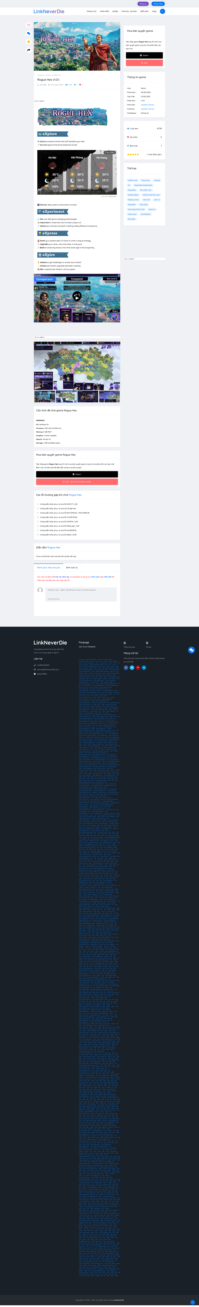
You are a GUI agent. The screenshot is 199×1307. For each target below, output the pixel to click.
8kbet (83, 692)
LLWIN (115, 746)
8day (116, 771)
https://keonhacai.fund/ (108, 668)
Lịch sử (157, 200)
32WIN (94, 1058)
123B (94, 882)
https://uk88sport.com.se (98, 1020)
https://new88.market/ (90, 735)
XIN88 (99, 1029)
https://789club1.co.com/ (110, 785)
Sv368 (110, 709)
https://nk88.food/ (102, 1056)
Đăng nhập (158, 4)
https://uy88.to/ (96, 1004)
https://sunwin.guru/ (96, 801)
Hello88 (115, 963)
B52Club (105, 787)
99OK (87, 1115)
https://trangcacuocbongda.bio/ (109, 799)
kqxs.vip (84, 899)
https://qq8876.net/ (93, 842)
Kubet (105, 896)
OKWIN (115, 1180)
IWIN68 (118, 815)
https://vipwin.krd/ (84, 1148)
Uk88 (97, 1155)
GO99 (80, 851)
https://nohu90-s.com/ (85, 1046)
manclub (115, 742)
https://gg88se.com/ (84, 941)
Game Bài (90, 885)
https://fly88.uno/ (111, 711)
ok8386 (95, 903)
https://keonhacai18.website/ (90, 765)
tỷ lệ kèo (84, 1187)
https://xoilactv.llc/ (84, 970)
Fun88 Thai (97, 970)
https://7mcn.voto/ (84, 796)
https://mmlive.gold (113, 835)
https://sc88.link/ (102, 903)
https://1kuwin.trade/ (108, 961)
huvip (109, 1030)
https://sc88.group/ (88, 713)
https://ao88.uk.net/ (84, 939)
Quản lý (152, 209)
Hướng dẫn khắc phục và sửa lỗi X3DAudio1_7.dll (59, 526)
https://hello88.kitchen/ (85, 809)
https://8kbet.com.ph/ (111, 975)
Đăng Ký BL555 (101, 1106)
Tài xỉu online (112, 1029)
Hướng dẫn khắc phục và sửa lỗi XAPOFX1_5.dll (59, 521)
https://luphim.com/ (101, 728)
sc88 (91, 747)
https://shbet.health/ (102, 866)
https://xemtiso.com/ (95, 1036)
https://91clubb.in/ (108, 880)
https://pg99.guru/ (106, 1144)
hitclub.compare (83, 937)
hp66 (98, 835)
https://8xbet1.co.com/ (110, 973)
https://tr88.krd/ (94, 1148)
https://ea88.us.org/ (97, 999)
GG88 (102, 704)
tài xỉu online (99, 725)
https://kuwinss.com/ (93, 1065)
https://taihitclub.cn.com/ (99, 754)
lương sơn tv (93, 887)
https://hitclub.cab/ (84, 803)
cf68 (85, 961)
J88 (80, 866)
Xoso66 (93, 671)
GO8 (115, 1087)
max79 (107, 1020)
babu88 (118, 1037)
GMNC (80, 744)
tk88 (108, 759)
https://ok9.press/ (94, 806)
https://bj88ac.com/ (84, 918)
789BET (116, 751)
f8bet (111, 751)
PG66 (109, 903)
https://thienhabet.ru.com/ (97, 737)
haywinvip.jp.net (100, 925)
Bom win (110, 877)
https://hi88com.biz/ (109, 908)
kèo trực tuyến (87, 854)
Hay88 (114, 844)
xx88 (99, 675)
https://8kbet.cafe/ (110, 977)
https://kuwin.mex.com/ (85, 1079)
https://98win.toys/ (84, 1011)
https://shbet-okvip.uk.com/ (86, 979)
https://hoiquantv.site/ (85, 766)
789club (111, 723)
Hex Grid (146, 200)
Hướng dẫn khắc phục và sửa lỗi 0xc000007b (58, 530)
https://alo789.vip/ (84, 1141)
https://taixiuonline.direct (105, 958)
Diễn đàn (144, 11)
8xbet (112, 889)
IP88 (95, 1172)
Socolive (101, 1023)
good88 (90, 1049)
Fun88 (97, 661)
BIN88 (101, 682)
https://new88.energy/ (102, 998)
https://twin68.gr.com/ (94, 977)
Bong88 (108, 730)
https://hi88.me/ (97, 763)
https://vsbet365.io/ (95, 1006)
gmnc (83, 825)
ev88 (84, 777)
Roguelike (132, 190)
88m (102, 1098)
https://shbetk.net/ (96, 820)
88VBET (93, 1108)
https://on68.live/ (83, 1022)
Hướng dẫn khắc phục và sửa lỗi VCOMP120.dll (58, 517)
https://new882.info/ (107, 989)
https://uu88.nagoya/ (85, 896)
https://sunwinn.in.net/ (107, 872)
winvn (97, 916)
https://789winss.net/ (85, 1136)
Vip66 (80, 670)
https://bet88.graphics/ (94, 746)
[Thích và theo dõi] (29, 25)
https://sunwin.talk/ (95, 706)
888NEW (81, 846)
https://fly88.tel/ (100, 730)
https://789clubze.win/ (85, 728)
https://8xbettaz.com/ (85, 880)
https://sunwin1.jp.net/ (102, 923)
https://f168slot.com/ (113, 708)
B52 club (96, 696)
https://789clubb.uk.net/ (100, 782)
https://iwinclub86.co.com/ (86, 787)
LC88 (87, 849)
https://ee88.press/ (84, 1146)
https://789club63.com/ (110, 920)
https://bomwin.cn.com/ (112, 809)
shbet (111, 840)
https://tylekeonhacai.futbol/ (87, 675)
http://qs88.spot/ (102, 1060)
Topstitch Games (147, 105)
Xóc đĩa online (94, 694)
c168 (80, 778)
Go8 (91, 1115)
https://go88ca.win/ (84, 1134)
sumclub (86, 840)
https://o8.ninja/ (114, 759)
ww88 (109, 853)
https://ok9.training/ (84, 1051)
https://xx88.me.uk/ (110, 680)
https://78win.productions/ (86, 1053)
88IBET (115, 847)
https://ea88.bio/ (110, 816)
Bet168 (111, 718)
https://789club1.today (85, 889)
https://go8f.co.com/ (84, 1113)
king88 (84, 1044)
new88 (80, 958)
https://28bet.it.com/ (92, 1077)
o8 (106, 761)
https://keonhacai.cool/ (85, 761)
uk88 (97, 794)
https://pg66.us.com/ (84, 708)
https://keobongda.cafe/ (93, 733)
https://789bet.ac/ (104, 1077)
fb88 (90, 794)
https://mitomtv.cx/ (114, 980)
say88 (118, 908)
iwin (114, 694)
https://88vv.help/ (84, 1063)
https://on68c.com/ (88, 958)
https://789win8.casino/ (106, 842)
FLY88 (91, 711)
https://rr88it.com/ (107, 727)
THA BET (104, 1120)
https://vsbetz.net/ (84, 1006)
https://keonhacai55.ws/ (102, 985)
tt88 (98, 834)
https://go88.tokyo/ (106, 699)
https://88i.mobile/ (84, 942)
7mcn (88, 694)
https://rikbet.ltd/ (83, 689)
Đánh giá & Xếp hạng (48, 567)
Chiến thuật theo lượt (151, 195)
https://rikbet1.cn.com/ (85, 813)
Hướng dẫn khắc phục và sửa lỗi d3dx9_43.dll (58, 535)
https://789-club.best (107, 927)
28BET (84, 1036)
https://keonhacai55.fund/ (91, 846)
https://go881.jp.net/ (114, 739)
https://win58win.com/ (111, 1113)
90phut (105, 820)
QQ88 (104, 1096)
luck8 (91, 835)
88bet (114, 865)
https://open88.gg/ (87, 1106)
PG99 (115, 706)
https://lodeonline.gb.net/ (86, 740)
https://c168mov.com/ (85, 830)
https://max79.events (102, 1158)
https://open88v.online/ (85, 856)
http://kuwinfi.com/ (103, 1032)
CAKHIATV (105, 965)
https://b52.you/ (105, 803)
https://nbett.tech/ (92, 1139)
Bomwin (81, 723)
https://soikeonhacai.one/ (86, 870)
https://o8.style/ (86, 775)
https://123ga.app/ (87, 1025)
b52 (96, 675)
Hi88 (87, 1175)
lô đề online (100, 849)
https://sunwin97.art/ (96, 690)
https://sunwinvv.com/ (87, 897)
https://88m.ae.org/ (95, 942)
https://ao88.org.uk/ (96, 1182)
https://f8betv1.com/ (105, 1117)
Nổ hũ (95, 740)
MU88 (80, 759)
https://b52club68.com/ (98, 811)
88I (115, 813)
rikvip (99, 666)
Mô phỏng (146, 180)
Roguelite (131, 204)
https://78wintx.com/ (112, 777)
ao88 (104, 773)
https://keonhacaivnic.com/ (86, 859)
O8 (106, 844)
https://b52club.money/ (110, 732)
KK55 (80, 822)
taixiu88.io (100, 859)
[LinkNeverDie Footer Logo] (50, 642)
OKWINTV (89, 994)
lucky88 (112, 937)
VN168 (116, 872)
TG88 (115, 880)
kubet (101, 661)
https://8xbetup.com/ (85, 1163)
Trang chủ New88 (97, 1141)
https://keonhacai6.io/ (94, 1189)
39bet (89, 960)
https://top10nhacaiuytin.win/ (108, 683)
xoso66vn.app (87, 1004)
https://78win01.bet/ (113, 820)
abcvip (92, 1092)
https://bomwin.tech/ (102, 689)
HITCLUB (84, 842)
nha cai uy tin (116, 692)
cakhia (98, 816)
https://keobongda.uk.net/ (111, 1082)
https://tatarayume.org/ (104, 1042)
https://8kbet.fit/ (97, 1091)
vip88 (103, 1151)
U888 (114, 828)
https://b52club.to (103, 832)
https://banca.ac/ (98, 747)
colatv (85, 673)
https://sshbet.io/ (112, 754)
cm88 (89, 744)
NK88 (83, 834)
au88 (117, 832)
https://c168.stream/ (99, 1051)
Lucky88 (102, 1049)
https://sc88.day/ (83, 808)
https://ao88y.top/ (109, 1137)
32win (93, 1018)
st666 (117, 994)
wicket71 (107, 1037)
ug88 (101, 934)
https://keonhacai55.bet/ (90, 666)
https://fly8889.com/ (110, 775)
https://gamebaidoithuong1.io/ (87, 923)
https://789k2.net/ (84, 1037)
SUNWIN (107, 839)
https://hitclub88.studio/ (93, 915)
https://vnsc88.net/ (107, 827)
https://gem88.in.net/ (98, 987)
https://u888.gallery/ (93, 899)
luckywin (113, 903)
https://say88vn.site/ (105, 932)
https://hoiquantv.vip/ (114, 765)
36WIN (106, 966)
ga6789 (109, 773)
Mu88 (111, 1156)
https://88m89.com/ (97, 1130)
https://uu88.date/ (84, 989)
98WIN (110, 996)
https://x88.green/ (104, 840)
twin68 (97, 892)
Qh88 (90, 882)
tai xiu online (113, 851)
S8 (105, 851)
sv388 (105, 661)
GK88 (111, 1049)
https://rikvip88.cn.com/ (107, 1039)
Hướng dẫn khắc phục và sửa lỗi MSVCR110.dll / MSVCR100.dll (64, 513)
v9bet (99, 668)
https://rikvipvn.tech (114, 1158)
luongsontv (82, 678)
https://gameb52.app (99, 884)
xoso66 (80, 666)
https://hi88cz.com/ (93, 1187)
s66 (88, 965)
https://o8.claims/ (105, 1072)
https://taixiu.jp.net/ (84, 785)
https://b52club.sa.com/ (85, 702)
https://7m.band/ (112, 789)
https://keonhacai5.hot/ (109, 922)
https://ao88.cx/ (110, 944)
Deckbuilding (133, 195)
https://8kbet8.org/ (84, 758)
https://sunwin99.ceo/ (85, 715)
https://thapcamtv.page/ (112, 1163)
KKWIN (89, 1058)
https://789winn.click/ (95, 1063)
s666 (92, 949)
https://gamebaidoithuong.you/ (100, 751)
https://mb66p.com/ (88, 670)
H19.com (89, 1003)
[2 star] (51, 599)
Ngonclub (111, 740)
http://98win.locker (102, 1146)
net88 (105, 742)
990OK (109, 1160)
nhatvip (101, 935)
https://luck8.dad (89, 873)
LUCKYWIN (94, 1136)
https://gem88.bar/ (84, 682)
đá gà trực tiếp (108, 947)
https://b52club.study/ (85, 818)
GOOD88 (90, 1129)
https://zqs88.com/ (84, 1072)
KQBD (100, 1092)
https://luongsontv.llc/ (99, 868)
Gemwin (86, 804)
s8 (86, 930)
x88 (117, 775)
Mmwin (99, 927)
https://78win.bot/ (114, 735)
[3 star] (53, 599)
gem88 (111, 716)
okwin (118, 1065)
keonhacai (111, 859)
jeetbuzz (102, 1037)
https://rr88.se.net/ (91, 692)
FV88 (103, 913)
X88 (107, 1029)
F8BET (97, 951)
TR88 (115, 1034)
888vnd (113, 1108)
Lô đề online (102, 777)
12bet (93, 1179)
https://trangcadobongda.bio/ (98, 758)
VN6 (97, 1075)
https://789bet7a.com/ (89, 916)
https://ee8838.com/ (84, 853)
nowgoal (110, 682)
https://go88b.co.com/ (97, 785)
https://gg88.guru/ (104, 823)
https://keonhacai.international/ (106, 815)
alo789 (100, 953)
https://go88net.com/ (85, 811)
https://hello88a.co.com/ (85, 884)
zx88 (101, 1108)
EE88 (80, 765)
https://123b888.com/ (97, 853)
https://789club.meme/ (90, 1042)
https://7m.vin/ (83, 885)
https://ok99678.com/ (85, 797)
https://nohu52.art (111, 911)
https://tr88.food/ (87, 1039)
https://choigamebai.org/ (85, 683)
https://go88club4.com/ (111, 744)
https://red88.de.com (84, 1020)
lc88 (107, 1003)
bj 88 (96, 897)
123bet (90, 937)
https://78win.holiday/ (85, 1073)
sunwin (81, 663)
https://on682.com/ (96, 961)
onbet (80, 951)
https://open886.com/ (85, 709)
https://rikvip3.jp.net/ (96, 922)
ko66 (80, 968)
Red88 (116, 1153)
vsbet (93, 794)
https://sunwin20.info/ (85, 1018)
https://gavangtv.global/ (85, 980)
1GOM (83, 696)
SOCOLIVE (111, 965)
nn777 (99, 711)
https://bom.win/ (103, 740)
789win (104, 697)
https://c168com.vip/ (95, 1061)
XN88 (112, 1044)
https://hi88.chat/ (83, 806)
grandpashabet (111, 941)
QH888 (112, 982)
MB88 (100, 1191)
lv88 (104, 1003)
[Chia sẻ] (29, 50)
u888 (105, 825)
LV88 (92, 1044)
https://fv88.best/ (89, 1111)
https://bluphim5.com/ (113, 677)
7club (95, 1151)
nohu (80, 865)
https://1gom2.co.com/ (98, 809)
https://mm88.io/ (86, 685)
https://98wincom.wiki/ (105, 1184)
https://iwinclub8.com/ (85, 987)
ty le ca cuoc (82, 694)
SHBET (116, 690)
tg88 (80, 828)
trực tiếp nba (112, 678)
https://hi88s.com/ (84, 711)
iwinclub (94, 704)
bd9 (80, 1039)
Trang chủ (92, 11)
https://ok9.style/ (83, 1027)
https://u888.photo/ (113, 825)
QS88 (91, 796)
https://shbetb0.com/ (112, 756)
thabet (85, 773)
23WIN (102, 892)
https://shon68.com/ (91, 1168)
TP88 (108, 1075)
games (48, 75)
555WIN (109, 1106)
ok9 (94, 683)
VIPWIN (92, 1011)
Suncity (81, 1124)
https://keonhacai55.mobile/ (105, 804)
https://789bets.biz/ (88, 823)
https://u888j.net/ (96, 827)
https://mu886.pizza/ (97, 956)
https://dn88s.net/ (84, 944)
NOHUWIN (81, 1153)
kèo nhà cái (86, 687)
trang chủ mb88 (91, 929)
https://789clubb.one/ (85, 704)
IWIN (106, 664)
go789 (80, 1149)
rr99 (115, 1179)
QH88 (84, 1065)
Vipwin (107, 913)
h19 (118, 711)
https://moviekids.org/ (94, 839)
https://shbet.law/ (96, 756)
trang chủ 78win (115, 1172)
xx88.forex (96, 1037)
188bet (114, 1168)
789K (83, 1087)
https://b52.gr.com (88, 1149)
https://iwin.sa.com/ (95, 699)
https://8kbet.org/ (84, 721)
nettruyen (81, 659)
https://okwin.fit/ (106, 1175)
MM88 (100, 677)
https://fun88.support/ (85, 1179)
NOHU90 (91, 840)
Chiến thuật (132, 180)
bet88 (91, 687)
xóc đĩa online (105, 1036)
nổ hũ (103, 706)
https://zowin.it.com (113, 896)
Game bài (110, 758)
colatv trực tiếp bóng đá (89, 816)
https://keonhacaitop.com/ (97, 721)
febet (96, 1092)
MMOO (80, 894)
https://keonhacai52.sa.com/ (106, 1167)
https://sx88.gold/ (84, 858)
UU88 (83, 849)
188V (87, 1099)
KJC (118, 683)
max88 (101, 696)
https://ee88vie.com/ (89, 663)
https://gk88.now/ (92, 1186)
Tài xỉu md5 (96, 1082)
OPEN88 (115, 709)
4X (129, 185)
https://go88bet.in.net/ (89, 927)
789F (97, 991)
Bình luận (72, 567)
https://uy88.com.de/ (109, 899)
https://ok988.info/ (88, 768)
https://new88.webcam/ (85, 770)
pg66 (105, 1023)
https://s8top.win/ (84, 1096)
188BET (95, 808)
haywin (97, 932)
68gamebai (109, 894)
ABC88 (80, 965)
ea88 (98, 1143)
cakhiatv (105, 678)
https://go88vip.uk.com (85, 1130)
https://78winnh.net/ (114, 670)
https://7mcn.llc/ (96, 761)
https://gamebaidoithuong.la (112, 837)
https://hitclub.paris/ (85, 1182)
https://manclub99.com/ (111, 721)
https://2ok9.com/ (84, 747)
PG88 (106, 718)
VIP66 (106, 670)
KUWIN (104, 972)
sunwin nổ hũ (114, 930)
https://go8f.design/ (108, 891)
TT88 (103, 1015)
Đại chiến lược (145, 190)
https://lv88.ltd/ (104, 856)
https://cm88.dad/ (84, 699)
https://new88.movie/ (98, 744)
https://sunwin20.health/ (99, 1046)
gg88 (96, 1013)
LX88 (102, 975)
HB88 (80, 1103)
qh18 (103, 1027)
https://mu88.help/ (88, 739)
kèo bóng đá (101, 1105)
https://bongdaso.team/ (100, 789)
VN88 (112, 1017)
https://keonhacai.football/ (96, 664)
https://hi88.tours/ (98, 966)
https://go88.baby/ (108, 801)
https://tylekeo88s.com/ (111, 951)
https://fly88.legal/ (88, 844)
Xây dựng (144, 204)
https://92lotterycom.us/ (89, 822)
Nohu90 (85, 744)
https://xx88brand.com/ (102, 701)
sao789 (108, 771)
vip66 (117, 668)
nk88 (106, 897)
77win (92, 797)
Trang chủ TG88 (86, 1132)
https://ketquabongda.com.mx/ (87, 847)
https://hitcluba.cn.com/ (100, 870)
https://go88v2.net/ (99, 963)
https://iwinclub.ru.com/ (85, 697)
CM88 (90, 732)
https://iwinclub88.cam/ (93, 1030)
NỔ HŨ (84, 778)
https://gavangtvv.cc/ (85, 973)
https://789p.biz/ (106, 1010)
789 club (85, 913)
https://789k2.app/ (84, 1125)
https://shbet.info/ (103, 796)
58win (116, 778)
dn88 (100, 891)
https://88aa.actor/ (98, 732)
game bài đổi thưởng (109, 725)
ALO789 (81, 752)
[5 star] (58, 599)
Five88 (80, 1155)
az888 (97, 934)
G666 (87, 991)
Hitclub (111, 706)
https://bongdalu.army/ (85, 790)
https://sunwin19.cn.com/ (99, 702)
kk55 (92, 1022)
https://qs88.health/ (84, 998)
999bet (109, 992)
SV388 (96, 1118)
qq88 (85, 892)
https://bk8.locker (113, 1120)
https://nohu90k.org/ (95, 1125)
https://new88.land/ (95, 989)
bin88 (98, 704)
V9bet (104, 720)
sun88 (107, 1151)
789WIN (104, 982)
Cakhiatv (98, 1068)
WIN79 (107, 1156)
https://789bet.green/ (109, 1187)
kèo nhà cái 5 (116, 992)
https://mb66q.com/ (84, 671)
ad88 (83, 1054)
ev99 (91, 858)
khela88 (113, 1037)
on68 (104, 930)
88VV (102, 885)
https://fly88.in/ (112, 970)
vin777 (91, 1151)
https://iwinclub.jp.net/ (85, 784)
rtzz (112, 1087)
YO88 (102, 1156)
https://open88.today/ (98, 709)
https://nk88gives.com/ (104, 1139)
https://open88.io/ (87, 1086)
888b (80, 1025)
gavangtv (99, 678)
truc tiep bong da (107, 659)
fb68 (104, 1179)
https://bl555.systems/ (102, 818)
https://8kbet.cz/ (111, 1089)
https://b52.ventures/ (85, 935)
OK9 (88, 749)
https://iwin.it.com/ (98, 920)
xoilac (114, 675)
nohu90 (100, 787)
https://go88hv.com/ (94, 872)
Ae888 (102, 916)
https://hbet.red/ (111, 901)
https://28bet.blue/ (102, 735)
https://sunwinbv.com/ (98, 1174)
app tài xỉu (85, 794)
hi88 (115, 1127)
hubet (81, 877)
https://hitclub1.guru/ (113, 934)
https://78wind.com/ (88, 759)
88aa (80, 1098)
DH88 (88, 1103)
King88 (105, 1084)
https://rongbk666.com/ (112, 685)
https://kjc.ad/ (93, 1034)
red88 (80, 994)
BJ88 (86, 1054)
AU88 (80, 929)
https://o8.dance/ (95, 1072)
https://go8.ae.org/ (103, 1013)
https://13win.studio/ (95, 1010)
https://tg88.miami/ (90, 1075)
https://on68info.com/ (101, 979)
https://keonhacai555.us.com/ (87, 985)
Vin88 (84, 915)
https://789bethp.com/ (88, 828)
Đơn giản (131, 219)
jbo (86, 1189)
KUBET (110, 1130)
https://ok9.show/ (88, 878)
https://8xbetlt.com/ (97, 813)
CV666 (93, 1137)
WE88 (116, 889)
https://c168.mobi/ (103, 1127)
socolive (117, 666)
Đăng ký (143, 4)
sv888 (92, 1032)
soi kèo (118, 678)
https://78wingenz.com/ (111, 822)
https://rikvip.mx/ (83, 872)
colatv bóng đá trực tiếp (112, 673)
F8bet (93, 780)
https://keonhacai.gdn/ (113, 702)
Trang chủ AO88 (105, 1136)
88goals (110, 694)
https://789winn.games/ (109, 1094)
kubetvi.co (82, 887)
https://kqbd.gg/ (83, 992)
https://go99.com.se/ (95, 1015)
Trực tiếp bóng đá (83, 668)
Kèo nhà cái (107, 849)
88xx (80, 834)
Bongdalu (94, 792)
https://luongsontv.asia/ (98, 1163)
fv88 (97, 1108)
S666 (105, 934)
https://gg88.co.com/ (102, 716)
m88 (87, 963)
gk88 (94, 849)
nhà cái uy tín (103, 663)
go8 (117, 834)
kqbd (108, 720)
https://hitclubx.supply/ (97, 837)
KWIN (116, 1036)
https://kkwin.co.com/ (97, 910)
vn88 (99, 885)
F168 (99, 749)
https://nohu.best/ (84, 1015)
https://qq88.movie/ (94, 1175)
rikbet (114, 858)
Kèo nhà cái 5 (103, 694)
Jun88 (96, 708)
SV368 (102, 977)
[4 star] (56, 599)
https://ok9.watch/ (84, 799)
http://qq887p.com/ (112, 1096)
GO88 (96, 713)
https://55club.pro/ (110, 892)
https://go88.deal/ (97, 715)
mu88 (113, 834)
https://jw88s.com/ (92, 1029)
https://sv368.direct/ (113, 661)
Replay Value (133, 200)
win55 (91, 963)
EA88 (116, 904)
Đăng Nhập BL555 (90, 1110)
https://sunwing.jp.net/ (98, 889)
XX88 (93, 677)
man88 (91, 1127)
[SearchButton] (162, 11)
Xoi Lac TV (102, 1111)
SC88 (100, 797)
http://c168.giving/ (101, 882)
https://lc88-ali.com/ (106, 915)
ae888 (86, 732)
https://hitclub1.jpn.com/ (85, 920)
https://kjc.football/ (84, 730)
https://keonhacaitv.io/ (85, 903)
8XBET (113, 870)
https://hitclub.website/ (105, 687)
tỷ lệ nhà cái (95, 854)
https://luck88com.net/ (111, 1105)
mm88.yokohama (96, 1041)
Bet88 (95, 711)
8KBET (87, 887)
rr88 (80, 775)
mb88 (102, 834)
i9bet (100, 727)
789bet (103, 816)
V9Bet (99, 1151)
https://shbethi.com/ (84, 756)
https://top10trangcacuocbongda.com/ (97, 752)
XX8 (99, 949)
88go (107, 1179)
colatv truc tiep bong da (94, 673)
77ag (109, 979)
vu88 (86, 947)
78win (97, 663)
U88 (102, 980)
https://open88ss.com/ (98, 1160)
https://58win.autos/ (108, 873)
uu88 (102, 733)
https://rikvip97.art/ (84, 690)
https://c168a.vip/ (105, 1172)
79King (111, 746)
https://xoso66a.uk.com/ (89, 1056)
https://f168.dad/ (96, 830)
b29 (109, 778)
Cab (44, 85)
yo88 (87, 777)
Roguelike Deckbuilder (143, 185)
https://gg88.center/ (97, 775)
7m (114, 682)
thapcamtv (109, 675)
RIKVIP (94, 697)
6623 (91, 1158)
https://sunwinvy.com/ (110, 1110)
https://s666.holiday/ (97, 947)
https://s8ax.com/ (112, 1125)
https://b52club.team (101, 780)
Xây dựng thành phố (136, 209)
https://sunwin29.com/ (85, 934)
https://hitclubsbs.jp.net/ (109, 715)
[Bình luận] (29, 33)
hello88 (113, 1023)
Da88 (89, 1155)
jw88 (105, 1143)
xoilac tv (92, 661)
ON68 (93, 904)
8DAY (86, 1153)
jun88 (95, 768)
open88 (105, 708)
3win (110, 1111)
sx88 (108, 1143)
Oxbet (93, 1155)
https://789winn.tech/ (98, 1067)
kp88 (92, 1113)
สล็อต (93, 728)
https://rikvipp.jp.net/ (111, 784)
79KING (109, 728)
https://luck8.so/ (83, 863)
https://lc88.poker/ (95, 1144)
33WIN (96, 840)
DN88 (99, 873)
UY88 (98, 894)
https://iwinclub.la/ (84, 661)
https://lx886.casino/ (113, 1060)
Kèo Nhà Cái (108, 904)
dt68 (100, 713)
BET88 (102, 954)
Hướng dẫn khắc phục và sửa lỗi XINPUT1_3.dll (59, 504)
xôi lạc (95, 668)
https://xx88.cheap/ (92, 1161)
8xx (80, 685)
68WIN (80, 906)
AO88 (88, 801)
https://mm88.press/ (84, 701)
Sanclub (85, 746)
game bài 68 (113, 1148)
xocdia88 (81, 873)
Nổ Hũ (111, 1013)
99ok (114, 866)
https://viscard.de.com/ (85, 999)
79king (103, 749)
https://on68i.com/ (87, 954)
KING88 (98, 975)
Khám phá (132, 214)
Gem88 (85, 1155)
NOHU (108, 972)
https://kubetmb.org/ (85, 1041)
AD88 (102, 949)
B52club (107, 770)
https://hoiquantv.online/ (99, 766)
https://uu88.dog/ (84, 1048)
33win (80, 742)
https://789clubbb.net (85, 1156)
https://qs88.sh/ (83, 1084)
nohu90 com (102, 1103)
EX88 (112, 999)
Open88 (89, 894)
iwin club (101, 765)
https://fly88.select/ (100, 759)
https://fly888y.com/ (111, 925)
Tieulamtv (81, 946)
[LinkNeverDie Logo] (49, 11)
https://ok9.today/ (114, 1118)
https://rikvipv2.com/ (84, 922)
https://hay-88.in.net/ (111, 885)
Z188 (84, 801)
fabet (101, 794)
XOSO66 (91, 965)
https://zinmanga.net (91, 659)
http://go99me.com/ (84, 984)
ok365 (83, 991)
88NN (111, 1011)
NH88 (100, 1118)
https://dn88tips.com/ (85, 1067)
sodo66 (116, 916)
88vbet (81, 1058)
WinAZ (102, 1058)
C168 (107, 746)
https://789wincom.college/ (86, 1191)
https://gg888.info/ (84, 1094)
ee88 (84, 877)
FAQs (154, 11)
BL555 (90, 863)
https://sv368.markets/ (99, 1025)
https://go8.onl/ (94, 944)
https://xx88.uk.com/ (105, 939)
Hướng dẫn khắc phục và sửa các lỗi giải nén (58, 508)
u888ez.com (91, 906)
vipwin (106, 935)
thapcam (81, 932)
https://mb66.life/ (104, 671)
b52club (81, 727)
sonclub (108, 1129)
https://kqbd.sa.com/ (91, 1167)
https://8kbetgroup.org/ (85, 1091)
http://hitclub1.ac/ (115, 985)
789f (105, 910)
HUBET (115, 1003)
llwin (111, 1020)
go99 (113, 832)
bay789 (96, 1177)
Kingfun (101, 904)
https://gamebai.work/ (110, 747)
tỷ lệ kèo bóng (114, 1151)
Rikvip (87, 696)
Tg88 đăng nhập (83, 882)
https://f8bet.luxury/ (85, 1160)
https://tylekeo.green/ (85, 751)
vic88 (84, 994)
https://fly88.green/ (111, 763)
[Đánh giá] (29, 42)
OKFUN (118, 1073)
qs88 (102, 851)
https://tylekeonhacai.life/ (86, 718)
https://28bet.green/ (84, 1023)
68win (111, 868)
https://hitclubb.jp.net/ (98, 784)
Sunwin (113, 730)
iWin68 (80, 927)
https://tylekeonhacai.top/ (86, 782)
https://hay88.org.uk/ (88, 968)
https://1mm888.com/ (108, 1161)
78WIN (84, 996)
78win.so (81, 763)
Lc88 (98, 847)
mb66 (100, 771)
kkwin (117, 1032)
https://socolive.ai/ (113, 984)
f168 (115, 740)
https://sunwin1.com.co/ (101, 918)
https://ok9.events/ (97, 773)
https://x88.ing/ (108, 847)
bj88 (103, 761)
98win (115, 842)
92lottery (106, 1148)
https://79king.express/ (85, 680)
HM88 (84, 894)
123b (83, 835)
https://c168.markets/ (84, 820)
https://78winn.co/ (108, 1134)
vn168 (92, 877)
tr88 (109, 935)
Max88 (80, 733)
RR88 (103, 675)
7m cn (99, 1149)
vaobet (81, 713)
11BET (80, 1189)
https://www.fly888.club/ (112, 737)
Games (115, 11)
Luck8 (116, 861)
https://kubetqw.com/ (85, 956)
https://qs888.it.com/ (108, 1054)
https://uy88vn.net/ (84, 1177)
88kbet (109, 1065)
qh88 (95, 858)
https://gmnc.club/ (97, 861)
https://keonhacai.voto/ (85, 716)
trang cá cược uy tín (113, 792)
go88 (112, 666)
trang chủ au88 (100, 929)
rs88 (108, 982)
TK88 (116, 937)
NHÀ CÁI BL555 (110, 1063)
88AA (100, 1001)
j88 (92, 908)
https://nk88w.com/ (84, 1032)
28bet (84, 910)
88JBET (81, 1075)
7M (92, 1101)
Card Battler (146, 214)
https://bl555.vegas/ (97, 1165)
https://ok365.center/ (99, 680)
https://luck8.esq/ (90, 1017)
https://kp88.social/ (98, 863)
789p (80, 1029)
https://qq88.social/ (109, 1122)
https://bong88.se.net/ (85, 792)
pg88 (101, 1101)
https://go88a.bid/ (114, 918)
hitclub (103, 666)
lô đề (80, 794)
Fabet (112, 1153)
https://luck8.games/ (101, 1017)
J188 (99, 897)
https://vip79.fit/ (94, 682)
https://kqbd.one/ (111, 790)
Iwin (92, 720)
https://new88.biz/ (99, 718)
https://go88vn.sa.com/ (85, 754)
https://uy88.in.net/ (84, 901)
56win (98, 1172)
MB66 (97, 671)
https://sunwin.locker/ (85, 677)
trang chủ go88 (105, 937)
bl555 (118, 853)
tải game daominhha (110, 704)
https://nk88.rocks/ (112, 1186)
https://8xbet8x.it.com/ (85, 975)
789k (105, 854)
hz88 (107, 868)
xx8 (80, 1054)
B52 (115, 716)
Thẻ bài (157, 180)
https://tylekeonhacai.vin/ (86, 789)
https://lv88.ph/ (101, 1079)
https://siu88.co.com (103, 1011)
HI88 (102, 1122)
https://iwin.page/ (95, 803)
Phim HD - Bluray (129, 11)
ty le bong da (83, 839)
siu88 (113, 773)
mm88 (87, 1180)
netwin (97, 1137)
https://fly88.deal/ (95, 799)
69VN (94, 1099)
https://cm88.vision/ (113, 733)
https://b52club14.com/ (95, 972)
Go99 (93, 880)
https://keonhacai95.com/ (91, 723)
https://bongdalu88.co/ (89, 742)
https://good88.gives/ (85, 908)
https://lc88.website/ (96, 941)
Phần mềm (104, 11)
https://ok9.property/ (114, 761)
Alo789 (91, 668)
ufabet (99, 659)
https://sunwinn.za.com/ (101, 739)
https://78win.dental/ (102, 1132)
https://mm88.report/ (85, 904)
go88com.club (91, 925)
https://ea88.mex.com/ (96, 901)
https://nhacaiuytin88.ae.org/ (100, 960)
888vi (108, 1108)
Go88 (105, 682)
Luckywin (93, 851)
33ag (92, 1008)
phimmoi (118, 1079)
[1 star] (49, 599)
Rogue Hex (57, 75)
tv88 (106, 984)
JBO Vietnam (82, 1105)
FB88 (98, 825)
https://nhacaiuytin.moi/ (99, 790)
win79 (100, 720)
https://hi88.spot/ (92, 1105)
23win (115, 718)
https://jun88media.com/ (109, 1041)
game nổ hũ (82, 827)
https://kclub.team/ (108, 690)
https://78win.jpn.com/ (85, 1070)
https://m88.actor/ (87, 911)
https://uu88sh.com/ (110, 1048)
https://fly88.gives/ (112, 766)
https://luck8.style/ (84, 1010)
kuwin (109, 844)
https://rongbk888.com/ (98, 685)
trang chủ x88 (109, 929)
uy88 (80, 816)
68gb (109, 832)
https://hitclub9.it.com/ (88, 891)
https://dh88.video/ (115, 856)
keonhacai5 (82, 1167)
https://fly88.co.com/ (106, 828)
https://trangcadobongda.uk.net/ (88, 832)
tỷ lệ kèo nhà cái (102, 792)
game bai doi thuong (91, 1120)
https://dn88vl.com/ (109, 1124)
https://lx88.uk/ (111, 1103)
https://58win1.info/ (99, 984)
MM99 (103, 1004)
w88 (83, 865)
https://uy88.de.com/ (91, 865)
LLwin (118, 901)
